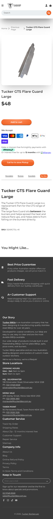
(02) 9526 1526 (13, 412)
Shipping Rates (10, 428)
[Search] (48, 13)
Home (4, 28)
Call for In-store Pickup (17, 162)
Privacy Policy (9, 463)
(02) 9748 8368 (13, 385)
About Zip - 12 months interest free (20, 431)
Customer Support (12, 435)
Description (9, 176)
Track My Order (10, 424)
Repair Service (10, 439)
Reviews (21, 176)
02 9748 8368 (9, 493)
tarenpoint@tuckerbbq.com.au (17, 415)
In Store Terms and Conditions (18, 471)
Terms (6, 467)
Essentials (31, 176)
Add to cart (16, 122)
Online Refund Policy (13, 459)
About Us (7, 452)
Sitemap (7, 443)
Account (46, 5)
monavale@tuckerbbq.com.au (17, 401)
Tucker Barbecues (30, 514)
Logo (14, 5)
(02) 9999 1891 (13, 398)
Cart (50, 5)
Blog (5, 455)
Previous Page (15, 28)
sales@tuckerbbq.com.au (14, 496)
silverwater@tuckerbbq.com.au (17, 387)
